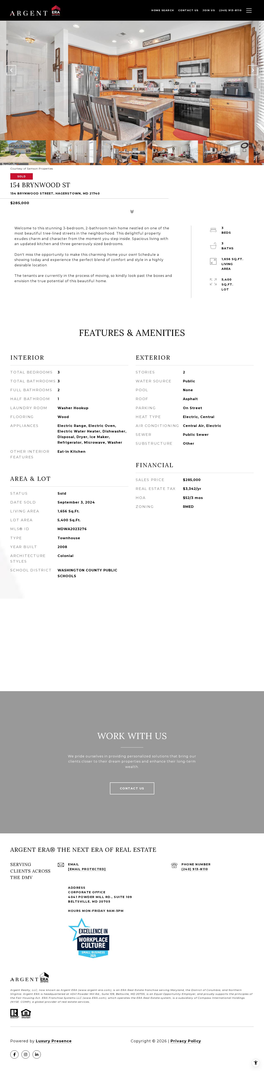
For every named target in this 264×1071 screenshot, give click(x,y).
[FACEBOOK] (14, 1054)
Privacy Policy (186, 1041)
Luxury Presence (54, 1041)
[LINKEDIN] (37, 1054)
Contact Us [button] (132, 788)
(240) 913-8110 (195, 869)
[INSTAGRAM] (25, 1054)
